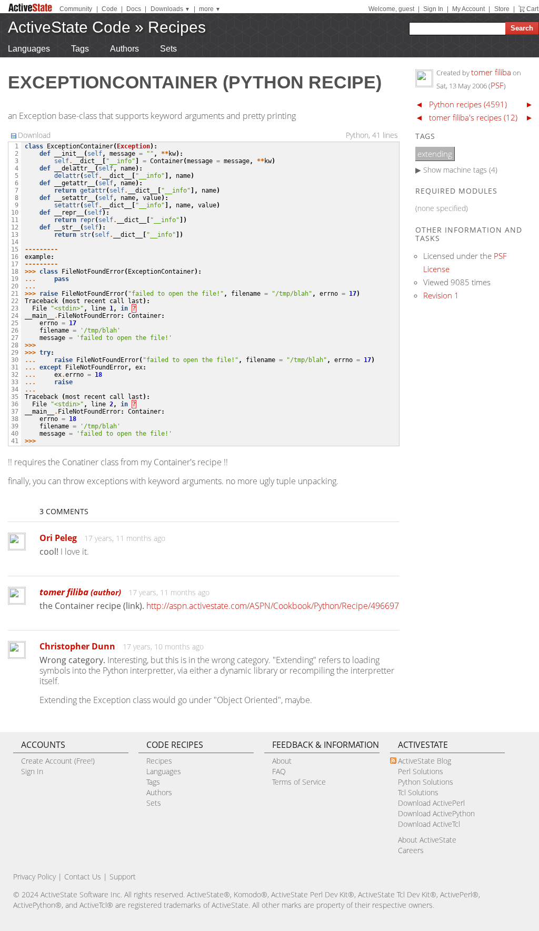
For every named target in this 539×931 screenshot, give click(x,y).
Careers (411, 850)
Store (502, 9)
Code (109, 9)
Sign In (433, 9)
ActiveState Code (69, 27)
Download (34, 135)
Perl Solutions (420, 771)
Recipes (177, 27)
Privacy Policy (34, 877)
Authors (124, 48)
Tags (80, 48)
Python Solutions (425, 782)
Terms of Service (299, 782)
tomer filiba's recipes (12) (473, 117)
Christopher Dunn (77, 646)
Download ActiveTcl (429, 824)
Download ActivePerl (431, 803)
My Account (468, 9)
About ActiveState (427, 840)
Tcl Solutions (418, 792)
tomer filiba (80, 592)
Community (75, 9)
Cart (532, 9)
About (282, 761)
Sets (168, 48)
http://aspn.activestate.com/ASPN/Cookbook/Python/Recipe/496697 (272, 606)
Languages (29, 48)
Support (122, 877)
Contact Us (82, 877)
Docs (133, 9)
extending (434, 153)
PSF (497, 85)
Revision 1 (441, 295)
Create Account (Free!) (58, 761)
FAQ (279, 771)
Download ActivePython (436, 813)
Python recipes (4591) (468, 104)
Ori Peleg (58, 538)
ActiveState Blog (424, 761)
